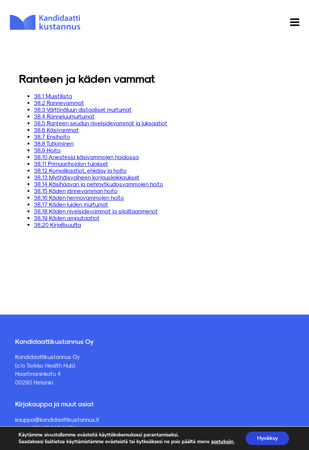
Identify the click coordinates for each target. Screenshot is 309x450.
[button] (294, 23)
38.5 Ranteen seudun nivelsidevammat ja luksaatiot (100, 123)
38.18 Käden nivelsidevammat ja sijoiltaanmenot (96, 211)
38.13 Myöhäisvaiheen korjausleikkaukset (86, 177)
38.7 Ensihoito (52, 136)
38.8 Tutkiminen (53, 143)
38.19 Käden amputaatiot (66, 217)
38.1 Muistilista (53, 96)
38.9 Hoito (47, 150)
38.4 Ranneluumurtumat (64, 116)
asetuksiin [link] (222, 441)
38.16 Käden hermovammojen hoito (79, 197)
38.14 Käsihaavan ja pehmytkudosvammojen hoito (98, 184)
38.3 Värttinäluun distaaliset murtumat (83, 109)
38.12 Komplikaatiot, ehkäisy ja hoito (80, 170)
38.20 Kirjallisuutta (57, 224)
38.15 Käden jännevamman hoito (76, 190)
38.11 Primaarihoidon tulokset (71, 163)
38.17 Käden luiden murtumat (71, 204)
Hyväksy (267, 438)
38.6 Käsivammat (56, 129)
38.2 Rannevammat (59, 102)
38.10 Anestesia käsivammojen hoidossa (86, 157)
